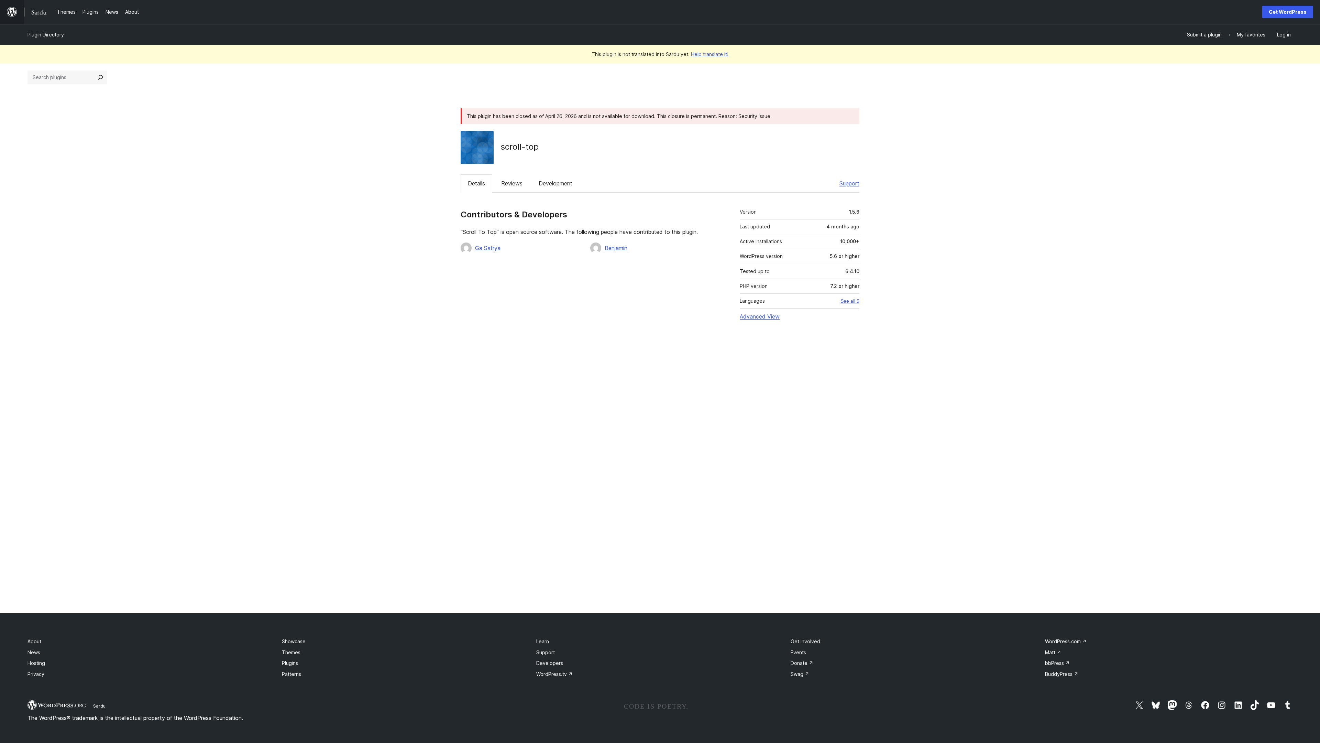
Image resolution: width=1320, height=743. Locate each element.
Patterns (291, 674)
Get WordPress (1288, 12)
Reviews (511, 183)
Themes (291, 652)
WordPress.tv (554, 674)
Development (555, 183)
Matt (1053, 652)
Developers (549, 663)
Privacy (36, 674)
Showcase (294, 641)
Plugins (290, 663)
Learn (542, 641)
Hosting (36, 663)
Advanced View (760, 316)
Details (476, 183)
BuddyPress (1061, 674)
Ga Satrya (487, 248)
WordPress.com (1066, 641)
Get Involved (805, 641)
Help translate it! (709, 54)
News (34, 652)
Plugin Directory (46, 34)
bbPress (1057, 663)
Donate (802, 663)
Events (798, 652)
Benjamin (616, 248)
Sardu (99, 706)
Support (849, 183)
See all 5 (849, 301)
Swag (800, 674)
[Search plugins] (100, 77)
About (34, 641)
